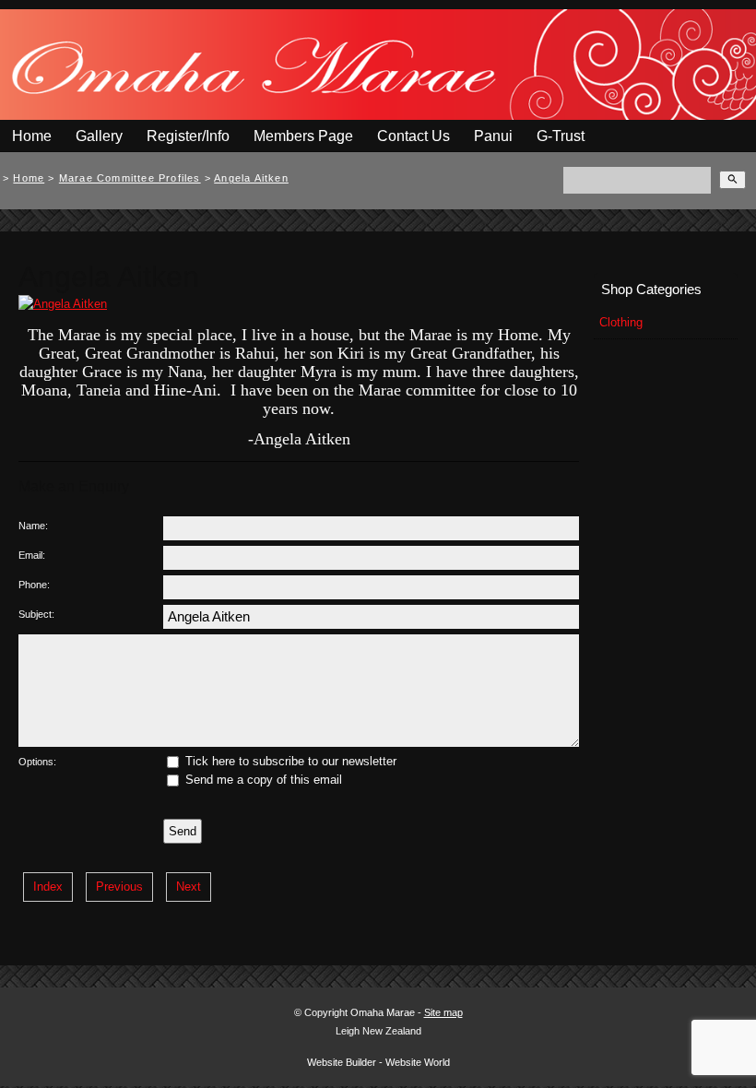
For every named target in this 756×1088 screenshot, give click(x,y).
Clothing (621, 322)
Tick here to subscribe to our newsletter (289, 761)
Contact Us (413, 136)
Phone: (34, 584)
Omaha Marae (384, 1012)
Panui (493, 136)
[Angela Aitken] (62, 304)
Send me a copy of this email (262, 779)
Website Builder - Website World (378, 1062)
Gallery (99, 136)
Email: (31, 555)
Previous (119, 886)
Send (182, 831)
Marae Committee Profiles (130, 177)
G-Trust (561, 136)
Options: (37, 761)
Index (48, 886)
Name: (33, 525)
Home (32, 136)
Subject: (36, 614)
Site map (443, 1012)
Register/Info (188, 136)
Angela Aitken (251, 177)
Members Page (303, 136)
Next (188, 886)
